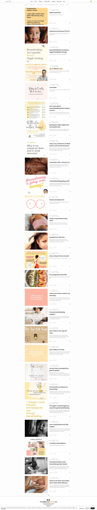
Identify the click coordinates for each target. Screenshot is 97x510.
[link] (90, 1)
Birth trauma (62, 4)
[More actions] (70, 10)
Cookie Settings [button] (81, 508)
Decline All (87, 508)
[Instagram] (47, 497)
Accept (93, 508)
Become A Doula (40, 4)
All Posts (26, 4)
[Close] (95, 508)
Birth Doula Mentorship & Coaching (51, 4)
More (67, 4)
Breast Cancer (32, 4)
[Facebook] (49, 497)
